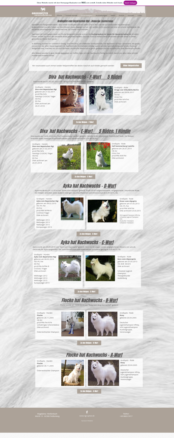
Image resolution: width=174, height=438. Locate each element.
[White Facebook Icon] (87, 412)
